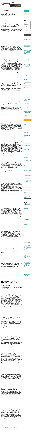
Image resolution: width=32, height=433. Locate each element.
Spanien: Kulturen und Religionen (27, 160)
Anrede (24, 193)
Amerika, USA (25, 79)
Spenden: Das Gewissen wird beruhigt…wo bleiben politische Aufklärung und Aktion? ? (10, 282)
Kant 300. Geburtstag (26, 129)
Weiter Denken (25, 177)
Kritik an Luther (25, 132)
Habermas (25, 115)
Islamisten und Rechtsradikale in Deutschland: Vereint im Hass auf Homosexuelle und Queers (27, 65)
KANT (24, 128)
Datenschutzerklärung (26, 242)
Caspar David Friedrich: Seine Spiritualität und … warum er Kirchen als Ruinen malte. (27, 256)
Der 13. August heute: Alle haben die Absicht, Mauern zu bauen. (27, 204)
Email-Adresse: (25, 191)
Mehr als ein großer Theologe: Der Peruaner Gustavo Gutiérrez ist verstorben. (10, 13)
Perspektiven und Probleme (27, 149)
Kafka (24, 124)
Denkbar (24, 96)
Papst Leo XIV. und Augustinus (27, 145)
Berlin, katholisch (25, 84)
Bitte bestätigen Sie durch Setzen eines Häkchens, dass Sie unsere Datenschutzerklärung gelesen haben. (27, 197)
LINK (4, 51)
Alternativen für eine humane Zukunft (12, 275)
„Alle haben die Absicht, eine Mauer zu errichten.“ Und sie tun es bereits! (27, 60)
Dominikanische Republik (26, 103)
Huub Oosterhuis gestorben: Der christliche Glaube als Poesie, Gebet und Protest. (27, 260)
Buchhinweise (25, 87)
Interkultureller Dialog (26, 118)
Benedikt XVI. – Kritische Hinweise (27, 82)
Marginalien (25, 141)
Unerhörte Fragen (25, 166)
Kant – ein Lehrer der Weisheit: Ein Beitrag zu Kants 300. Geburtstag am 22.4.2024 (27, 275)
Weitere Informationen (26, 208)
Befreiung (19, 275)
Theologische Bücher (26, 90)
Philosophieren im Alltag (26, 154)
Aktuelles (6, 275)
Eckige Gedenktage (26, 107)
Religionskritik (25, 157)
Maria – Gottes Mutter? (26, 142)
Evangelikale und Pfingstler (26, 108)
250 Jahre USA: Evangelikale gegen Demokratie (27, 219)
